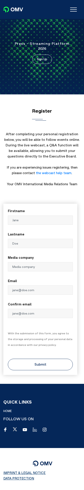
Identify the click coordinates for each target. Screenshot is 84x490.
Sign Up (42, 59)
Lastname (16, 234)
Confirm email (20, 304)
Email (12, 281)
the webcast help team (53, 173)
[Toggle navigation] (73, 9)
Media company (21, 257)
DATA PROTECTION (18, 478)
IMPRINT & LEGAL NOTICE (24, 473)
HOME (7, 411)
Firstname (16, 211)
